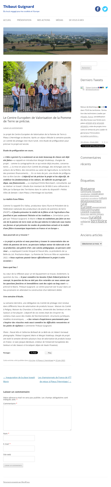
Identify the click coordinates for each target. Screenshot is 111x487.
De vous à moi (76, 20)
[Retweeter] (104, 142)
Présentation (24, 20)
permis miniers (97, 214)
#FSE (94, 123)
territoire (99, 221)
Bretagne (88, 188)
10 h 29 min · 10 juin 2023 (89, 142)
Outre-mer (85, 214)
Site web (7, 454)
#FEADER (100, 123)
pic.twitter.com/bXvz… (90, 136)
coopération (97, 193)
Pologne (84, 217)
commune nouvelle (91, 191)
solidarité (85, 221)
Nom (6, 433)
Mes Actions (43, 20)
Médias (59, 20)
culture (103, 198)
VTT (82, 224)
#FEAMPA (84, 126)
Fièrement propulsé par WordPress (16, 482)
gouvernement (99, 207)
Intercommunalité (90, 209)
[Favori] (107, 142)
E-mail (7, 444)
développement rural (91, 202)
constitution (85, 194)
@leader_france (87, 116)
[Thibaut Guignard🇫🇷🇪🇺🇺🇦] (83, 104)
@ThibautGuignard (92, 89)
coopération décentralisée (90, 196)
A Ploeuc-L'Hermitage (44, 360)
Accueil (7, 20)
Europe (86, 206)
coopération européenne (89, 198)
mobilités (95, 212)
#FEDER (89, 123)
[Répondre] (102, 142)
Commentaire (10, 403)
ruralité (95, 217)
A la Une (32, 360)
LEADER (85, 212)
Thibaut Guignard (18, 6)
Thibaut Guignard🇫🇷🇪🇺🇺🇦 (95, 87)
